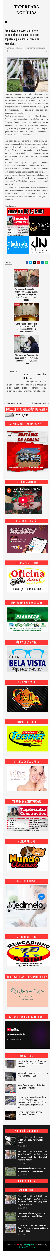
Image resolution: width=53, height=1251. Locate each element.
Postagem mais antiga (39, 403)
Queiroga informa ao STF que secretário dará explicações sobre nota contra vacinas (26, 327)
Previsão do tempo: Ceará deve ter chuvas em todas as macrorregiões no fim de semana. (33, 1228)
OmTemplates (28, 1245)
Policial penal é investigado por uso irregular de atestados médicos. (32, 1170)
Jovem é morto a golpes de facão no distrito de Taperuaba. (31, 1086)
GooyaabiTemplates (26, 1247)
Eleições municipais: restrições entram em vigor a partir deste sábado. (30, 1140)
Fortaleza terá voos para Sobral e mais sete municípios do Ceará (32, 1074)
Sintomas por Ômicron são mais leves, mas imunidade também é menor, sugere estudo (26, 359)
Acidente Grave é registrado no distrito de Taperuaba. (29, 1113)
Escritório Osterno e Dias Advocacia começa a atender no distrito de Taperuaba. (31, 1063)
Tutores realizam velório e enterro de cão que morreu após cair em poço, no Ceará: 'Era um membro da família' (26, 294)
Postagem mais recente (14, 403)
